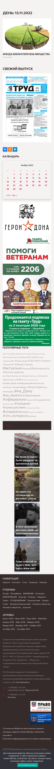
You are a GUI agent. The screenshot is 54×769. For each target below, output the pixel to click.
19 (39, 181)
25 (33, 185)
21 (8, 185)
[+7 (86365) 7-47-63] (5, 695)
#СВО (30, 360)
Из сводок (40, 593)
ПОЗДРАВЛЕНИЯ (18, 600)
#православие (8, 404)
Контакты (16, 582)
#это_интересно (15, 415)
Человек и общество (12, 607)
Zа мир (6, 593)
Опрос (6, 600)
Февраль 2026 (33, 622)
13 (46, 178)
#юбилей (32, 416)
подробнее (14, 756)
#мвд (45, 387)
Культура (22, 597)
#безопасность (39, 368)
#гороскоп (43, 376)
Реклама (43, 582)
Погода (9, 425)
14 (8, 181)
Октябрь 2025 (9, 629)
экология (27, 607)
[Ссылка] (27, 218)
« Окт (8, 195)
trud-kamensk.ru (23, 682)
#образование (31, 395)
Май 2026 (42, 618)
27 (46, 185)
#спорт (23, 411)
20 (46, 181)
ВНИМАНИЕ (28, 593)
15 (14, 181)
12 (39, 178)
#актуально (12, 368)
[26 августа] (27, 107)
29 (14, 189)
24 (27, 185)
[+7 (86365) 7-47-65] (5, 688)
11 (33, 178)
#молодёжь (8, 391)
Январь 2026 (8, 625)
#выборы (34, 376)
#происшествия (14, 407)
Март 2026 (20, 622)
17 (27, 181)
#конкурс (7, 387)
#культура (35, 387)
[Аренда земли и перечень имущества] (27, 20)
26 (39, 185)
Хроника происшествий (20, 604)
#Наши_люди (21, 361)
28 (8, 189)
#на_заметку (12, 395)
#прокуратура (30, 408)
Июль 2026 (20, 618)
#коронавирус (20, 387)
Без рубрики (16, 593)
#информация (24, 383)
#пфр (38, 408)
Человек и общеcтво (41, 604)
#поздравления (42, 399)
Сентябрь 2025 (23, 629)
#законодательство (30, 380)
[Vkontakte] (5, 149)
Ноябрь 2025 (35, 625)
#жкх (20, 379)
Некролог (41, 597)
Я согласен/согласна (28, 765)
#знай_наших (10, 383)
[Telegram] (15, 149)
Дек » (14, 195)
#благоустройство (13, 372)
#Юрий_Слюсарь (24, 364)
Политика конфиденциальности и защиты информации (27, 738)
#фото (41, 412)
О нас (24, 582)
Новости (6, 582)
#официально (14, 399)
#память (30, 400)
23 (21, 185)
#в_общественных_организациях (16, 376)
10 (27, 178)
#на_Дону (23, 390)
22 (14, 185)
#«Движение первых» (24, 354)
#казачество (38, 383)
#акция (26, 368)
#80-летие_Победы (9, 354)
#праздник (22, 403)
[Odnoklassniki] (10, 149)
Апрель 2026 (8, 622)
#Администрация (38, 354)
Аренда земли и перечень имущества (26, 54)
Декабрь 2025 (21, 625)
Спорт (5, 604)
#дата (6, 379)
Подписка (33, 582)
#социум (10, 411)
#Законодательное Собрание (15, 357)
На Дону (32, 597)
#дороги (12, 380)
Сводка (45, 600)
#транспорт (33, 412)
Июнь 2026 (31, 618)
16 (21, 181)
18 (33, 181)
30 (20, 189)
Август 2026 (8, 618)
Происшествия (33, 600)
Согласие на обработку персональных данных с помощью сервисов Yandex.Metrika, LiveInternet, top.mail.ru (23, 731)
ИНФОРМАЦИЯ (10, 597)
